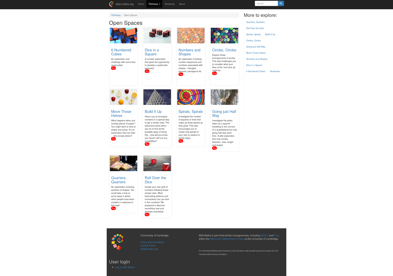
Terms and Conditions (152, 242)
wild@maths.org (149, 249)
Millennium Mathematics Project (227, 238)
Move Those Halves (121, 113)
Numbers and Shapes (189, 51)
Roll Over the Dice (155, 179)
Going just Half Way (224, 113)
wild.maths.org (125, 4)
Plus (276, 235)
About (182, 3)
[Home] (112, 4)
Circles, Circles (224, 49)
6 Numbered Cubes (121, 51)
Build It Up (153, 111)
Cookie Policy (148, 245)
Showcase (170, 3)
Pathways (154, 3)
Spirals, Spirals (191, 111)
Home (141, 3)
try (113, 68)
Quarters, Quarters (119, 179)
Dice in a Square (152, 51)
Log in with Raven (125, 267)
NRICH (264, 235)
